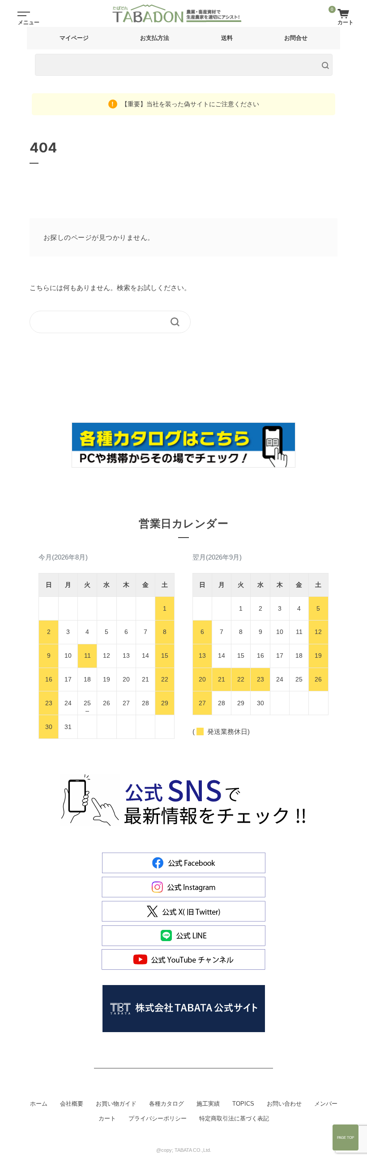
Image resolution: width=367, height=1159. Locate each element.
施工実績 (208, 1104)
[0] (345, 13)
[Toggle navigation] (22, 13)
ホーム (38, 1104)
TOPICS (243, 1104)
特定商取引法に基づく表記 (234, 1119)
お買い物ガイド (116, 1104)
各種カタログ (166, 1104)
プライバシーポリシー (157, 1119)
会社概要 (71, 1104)
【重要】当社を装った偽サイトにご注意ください (189, 104)
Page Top (345, 1137)
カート (107, 1119)
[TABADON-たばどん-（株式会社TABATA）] (184, 13)
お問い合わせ (284, 1104)
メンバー (325, 1104)
